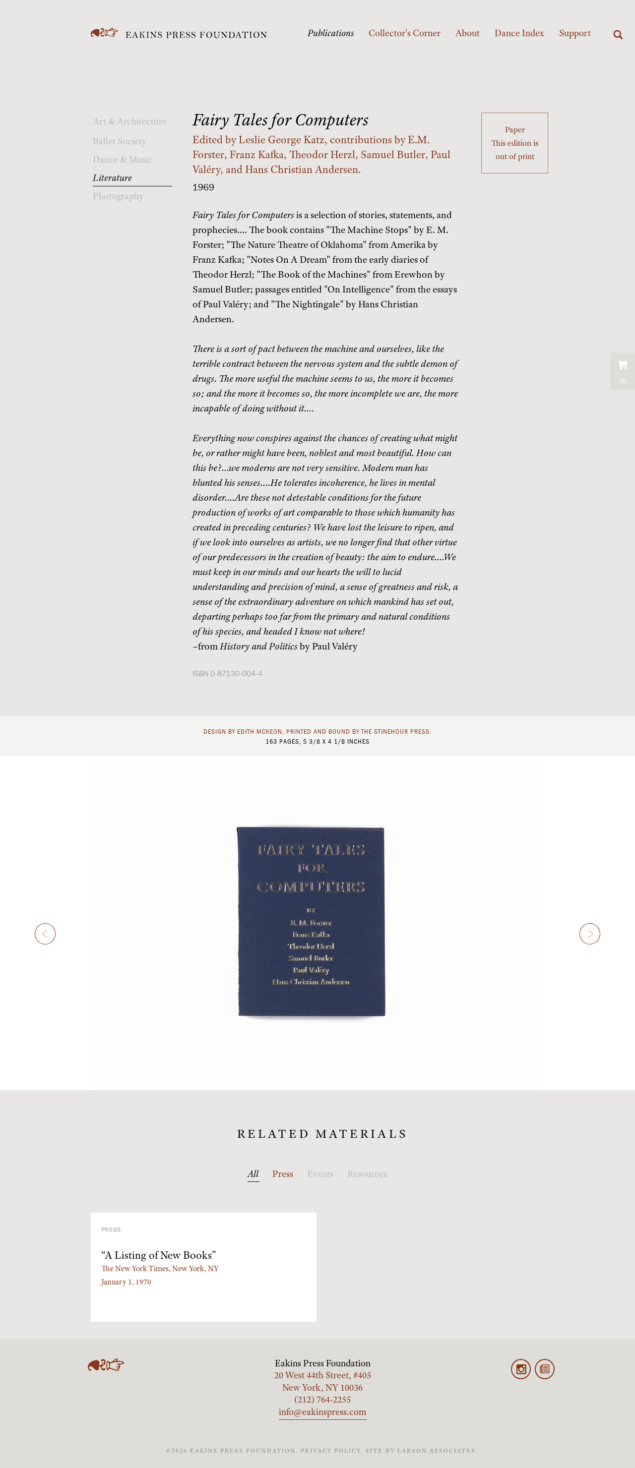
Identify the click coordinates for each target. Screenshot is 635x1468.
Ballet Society (119, 141)
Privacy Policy (331, 1451)
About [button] (467, 33)
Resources (367, 1174)
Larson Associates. (437, 1451)
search (618, 34)
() (623, 381)
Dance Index (519, 33)
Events (320, 1174)
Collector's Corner (405, 33)
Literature (112, 178)
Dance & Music (122, 160)
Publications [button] (331, 33)
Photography (118, 196)
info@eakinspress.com (323, 1412)
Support (575, 33)
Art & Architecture (130, 121)
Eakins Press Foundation (323, 1363)
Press (282, 1174)
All (253, 1174)
